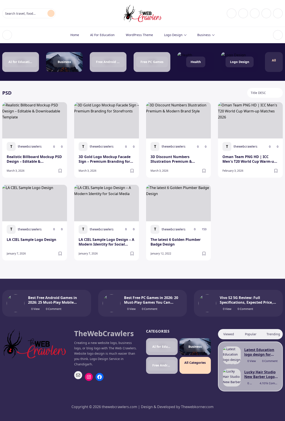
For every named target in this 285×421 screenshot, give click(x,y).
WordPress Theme (139, 35)
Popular (250, 334)
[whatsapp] (278, 13)
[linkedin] (255, 13)
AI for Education (102, 35)
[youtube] (266, 13)
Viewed (228, 334)
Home (74, 35)
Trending (273, 334)
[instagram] (243, 13)
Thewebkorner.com (197, 406)
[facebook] (231, 13)
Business (204, 35)
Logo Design (173, 35)
